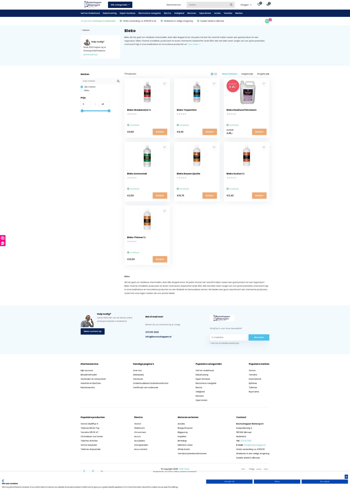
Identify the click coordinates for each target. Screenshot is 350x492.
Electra (167, 13)
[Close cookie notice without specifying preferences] (346, 477)
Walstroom (139, 428)
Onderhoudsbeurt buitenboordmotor (150, 383)
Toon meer (193, 44)
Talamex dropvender (91, 449)
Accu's (137, 436)
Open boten (201, 400)
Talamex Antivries (89, 440)
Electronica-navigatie (149, 13)
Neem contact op (92, 331)
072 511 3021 (152, 332)
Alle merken (90, 86)
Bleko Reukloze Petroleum (241, 110)
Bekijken (160, 131)
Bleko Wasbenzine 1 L (139, 110)
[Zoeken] (231, 5)
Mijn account (87, 370)
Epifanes (253, 383)
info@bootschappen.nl (158, 336)
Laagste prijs (247, 73)
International (255, 379)
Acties (217, 13)
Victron (252, 370)
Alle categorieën (119, 4)
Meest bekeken (229, 73)
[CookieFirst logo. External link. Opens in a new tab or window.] (3, 481)
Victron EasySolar (89, 445)
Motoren (191, 13)
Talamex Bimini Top (90, 428)
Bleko (86, 90)
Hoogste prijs (263, 73)
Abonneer (259, 337)
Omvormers (140, 432)
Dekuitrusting (110, 13)
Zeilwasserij (138, 374)
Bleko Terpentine (186, 110)
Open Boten (205, 13)
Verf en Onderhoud (90, 13)
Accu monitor (140, 449)
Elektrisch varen (185, 445)
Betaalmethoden (89, 374)
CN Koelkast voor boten (92, 436)
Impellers (182, 436)
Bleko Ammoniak (137, 173)
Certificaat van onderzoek (145, 387)
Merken (239, 13)
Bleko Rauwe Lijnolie (188, 173)
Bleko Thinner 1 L (136, 237)
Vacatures (138, 379)
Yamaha (228, 13)
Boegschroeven (185, 428)
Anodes (181, 423)
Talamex (253, 387)
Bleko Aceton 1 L (236, 173)
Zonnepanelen (141, 445)
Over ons (137, 370)
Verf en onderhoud (205, 370)
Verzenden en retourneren (93, 379)
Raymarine (254, 391)
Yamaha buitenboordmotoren (192, 453)
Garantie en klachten (91, 383)
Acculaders (139, 440)
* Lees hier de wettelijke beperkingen (224, 343)
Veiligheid (179, 13)
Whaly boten (184, 449)
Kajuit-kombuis (127, 13)
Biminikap (182, 440)
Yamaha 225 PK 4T (90, 432)
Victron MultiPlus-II (89, 423)
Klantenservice (174, 4)
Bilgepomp (183, 432)
